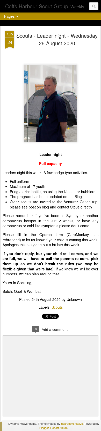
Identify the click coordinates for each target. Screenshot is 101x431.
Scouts (57, 307)
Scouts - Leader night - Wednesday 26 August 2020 (57, 39)
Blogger (44, 428)
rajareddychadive (72, 423)
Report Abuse (59, 428)
